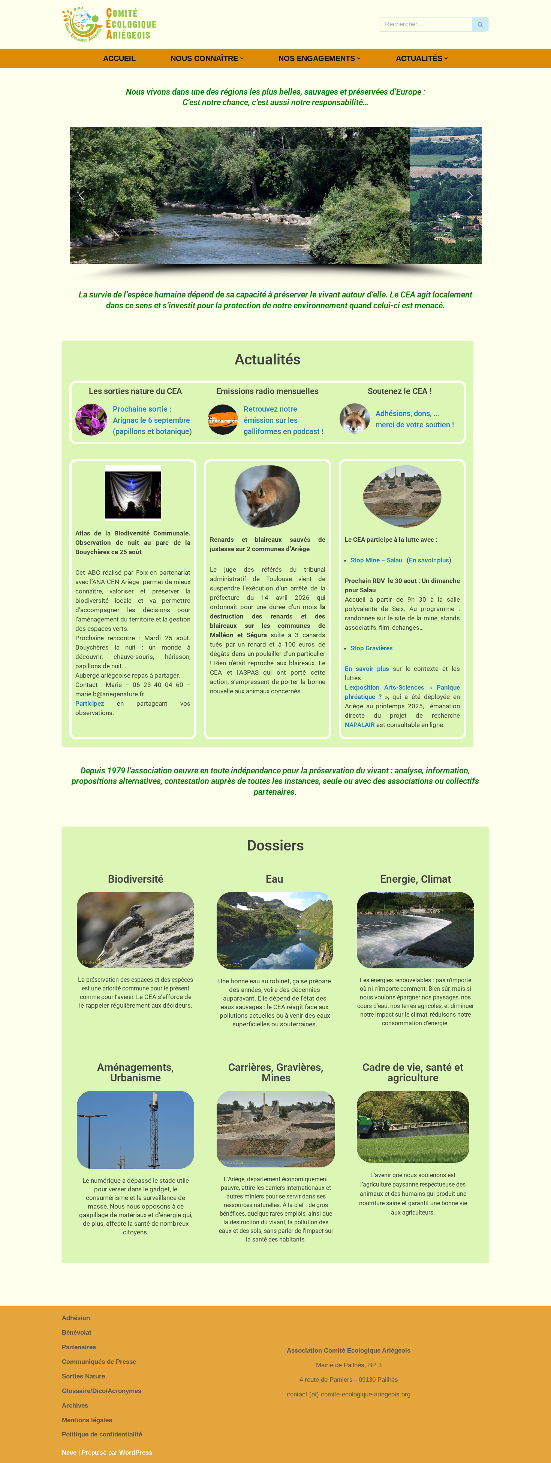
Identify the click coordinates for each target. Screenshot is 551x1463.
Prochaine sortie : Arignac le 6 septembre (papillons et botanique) (152, 420)
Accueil (119, 58)
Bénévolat (76, 1332)
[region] (276, 204)
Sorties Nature (83, 1376)
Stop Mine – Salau (376, 560)
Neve (69, 1452)
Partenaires (79, 1347)
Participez (89, 703)
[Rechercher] (480, 24)
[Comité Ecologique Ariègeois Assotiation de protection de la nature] (109, 24)
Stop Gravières (371, 648)
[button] (242, 58)
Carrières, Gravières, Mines (275, 1072)
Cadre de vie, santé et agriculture (412, 1072)
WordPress (135, 1452)
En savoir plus (429, 560)
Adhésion (76, 1318)
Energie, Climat (415, 879)
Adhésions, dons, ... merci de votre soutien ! (415, 419)
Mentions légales (87, 1420)
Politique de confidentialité (102, 1434)
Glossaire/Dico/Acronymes (101, 1391)
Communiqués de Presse (99, 1361)
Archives (75, 1405)
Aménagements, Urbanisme (135, 1072)
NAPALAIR (360, 725)
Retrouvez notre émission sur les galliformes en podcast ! (283, 420)
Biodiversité (135, 879)
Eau (274, 879)
